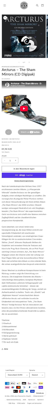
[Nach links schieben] (18, 62)
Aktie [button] (6, 349)
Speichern (40, 399)
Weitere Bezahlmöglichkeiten (24, 181)
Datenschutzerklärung (14, 399)
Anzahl (4, 156)
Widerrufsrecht (38, 396)
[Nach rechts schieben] (29, 62)
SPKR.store (14, 396)
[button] (4, 5)
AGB (24, 399)
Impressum (31, 399)
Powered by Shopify (24, 396)
